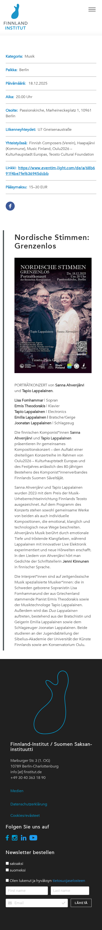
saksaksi (16, 863)
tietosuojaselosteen (69, 880)
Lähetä (81, 903)
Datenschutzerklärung (28, 804)
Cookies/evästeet (25, 815)
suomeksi (17, 870)
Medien (16, 791)
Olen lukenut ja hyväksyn (47, 880)
